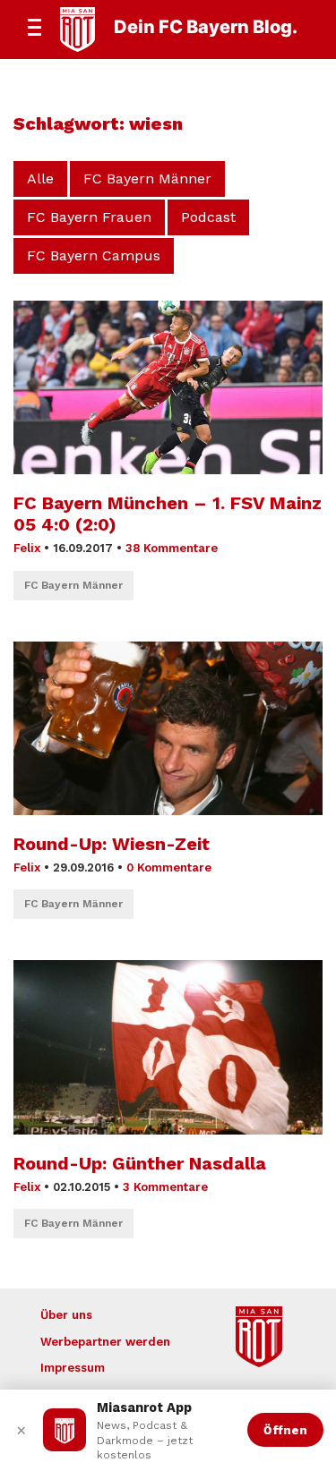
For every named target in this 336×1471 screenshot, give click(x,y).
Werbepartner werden (105, 1341)
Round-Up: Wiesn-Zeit (111, 844)
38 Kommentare (171, 548)
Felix (26, 548)
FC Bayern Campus (93, 255)
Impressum (72, 1367)
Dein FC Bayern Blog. (205, 27)
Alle (40, 178)
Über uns (66, 1315)
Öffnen (285, 1430)
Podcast (208, 216)
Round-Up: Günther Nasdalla (139, 1163)
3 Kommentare (165, 1187)
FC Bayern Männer (147, 178)
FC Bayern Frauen (89, 216)
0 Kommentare (168, 867)
